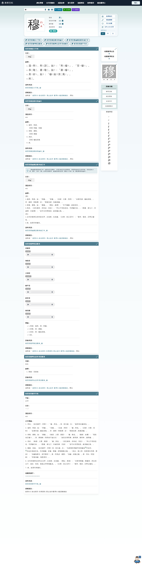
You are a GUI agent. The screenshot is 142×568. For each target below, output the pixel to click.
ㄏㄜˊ (61, 18)
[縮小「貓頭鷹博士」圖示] (140, 557)
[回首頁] (7, 3)
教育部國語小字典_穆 (33, 88)
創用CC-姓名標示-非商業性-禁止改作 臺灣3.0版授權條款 (53, 351)
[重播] (111, 79)
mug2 (28, 263)
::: (0, 2)
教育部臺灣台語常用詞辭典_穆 (36, 380)
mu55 (28, 301)
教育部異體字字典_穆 (33, 484)
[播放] (104, 79)
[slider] (40, 254)
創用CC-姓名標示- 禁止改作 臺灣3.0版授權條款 (50, 95)
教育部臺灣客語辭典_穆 (34, 343)
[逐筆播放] (107, 79)
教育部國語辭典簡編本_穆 (34, 151)
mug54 (28, 276)
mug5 (28, 251)
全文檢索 (68, 9)
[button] (71, 3)
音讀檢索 (76, 9)
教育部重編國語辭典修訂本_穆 (36, 230)
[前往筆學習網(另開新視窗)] (114, 79)
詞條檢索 (59, 9)
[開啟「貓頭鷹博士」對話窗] (137, 560)
